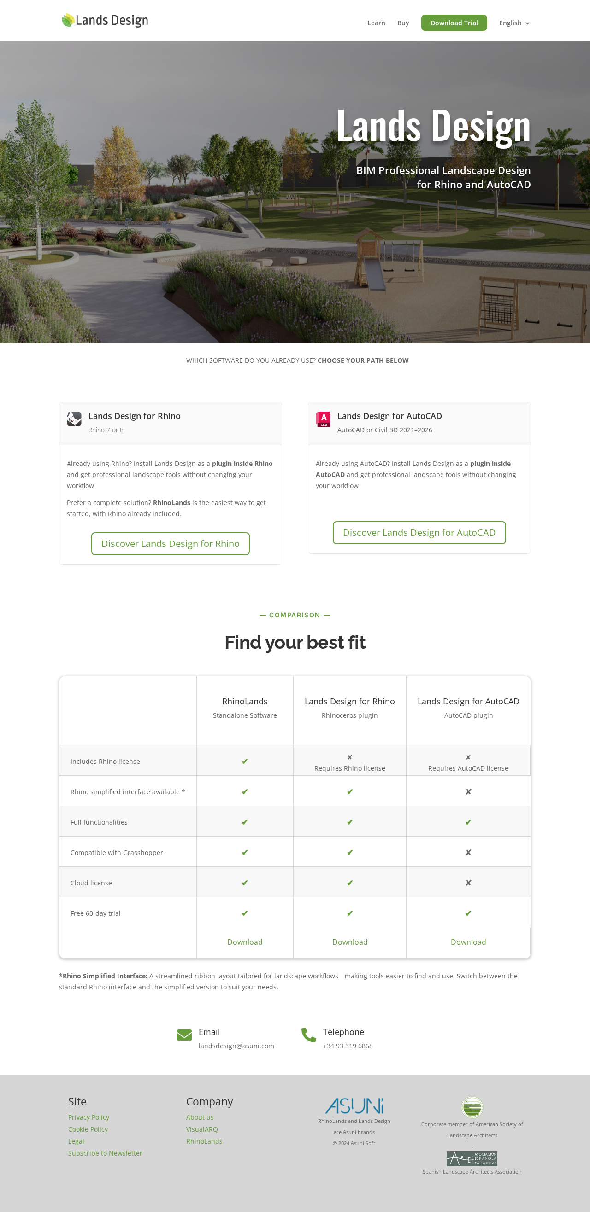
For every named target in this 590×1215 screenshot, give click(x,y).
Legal (76, 1141)
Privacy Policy (88, 1117)
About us (200, 1117)
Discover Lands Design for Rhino (170, 543)
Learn (376, 23)
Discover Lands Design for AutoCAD (419, 532)
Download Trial (454, 22)
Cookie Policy (88, 1129)
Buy (403, 23)
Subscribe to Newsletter (105, 1153)
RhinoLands (204, 1141)
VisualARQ (202, 1129)
